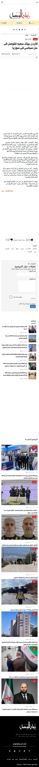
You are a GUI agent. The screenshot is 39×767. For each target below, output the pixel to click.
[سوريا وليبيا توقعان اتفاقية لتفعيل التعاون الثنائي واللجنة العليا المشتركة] (32, 360)
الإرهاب (7, 248)
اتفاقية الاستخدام (23, 759)
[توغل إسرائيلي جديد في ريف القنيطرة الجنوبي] (19, 572)
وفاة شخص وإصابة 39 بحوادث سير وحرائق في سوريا (24, 610)
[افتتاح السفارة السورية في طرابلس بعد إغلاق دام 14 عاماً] (32, 333)
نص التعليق (33, 279)
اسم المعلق (32, 271)
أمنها (17, 248)
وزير (35, 251)
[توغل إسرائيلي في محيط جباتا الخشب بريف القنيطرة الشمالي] (32, 342)
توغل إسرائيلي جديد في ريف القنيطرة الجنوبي (26, 578)
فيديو (16, 759)
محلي (26, 35)
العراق (34, 248)
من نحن (30, 759)
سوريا (22, 248)
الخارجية (28, 248)
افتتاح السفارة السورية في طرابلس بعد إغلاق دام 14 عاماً (23, 677)
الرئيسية (33, 35)
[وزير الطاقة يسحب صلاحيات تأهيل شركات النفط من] (32, 369)
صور (13, 759)
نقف (12, 248)
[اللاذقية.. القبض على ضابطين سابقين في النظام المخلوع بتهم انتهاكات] (19, 539)
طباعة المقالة (4, 54)
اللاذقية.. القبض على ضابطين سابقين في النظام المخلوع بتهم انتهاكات (20, 545)
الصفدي (30, 251)
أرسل (32, 306)
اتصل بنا (9, 759)
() (28, 239)
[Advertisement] (19, 110)
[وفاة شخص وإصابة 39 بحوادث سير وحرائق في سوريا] (19, 604)
